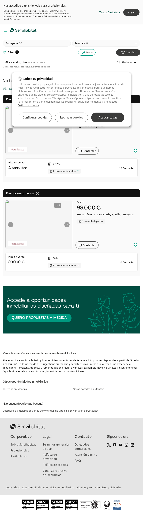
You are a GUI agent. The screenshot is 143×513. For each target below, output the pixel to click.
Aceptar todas (108, 117)
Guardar (131, 52)
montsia (81, 43)
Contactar (89, 151)
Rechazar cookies (71, 117)
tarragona (14, 43)
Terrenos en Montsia (15, 389)
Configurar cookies (35, 117)
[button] (10, 130)
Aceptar (131, 12)
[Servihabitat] (24, 30)
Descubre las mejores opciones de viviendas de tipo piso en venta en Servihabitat (50, 410)
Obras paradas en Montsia (88, 389)
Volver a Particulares (109, 12)
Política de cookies (28, 105)
